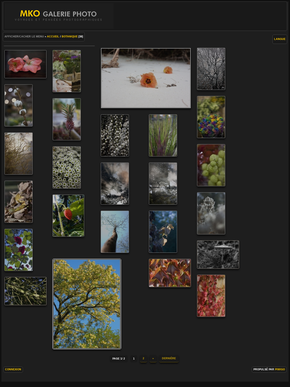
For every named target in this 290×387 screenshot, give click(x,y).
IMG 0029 (115, 135)
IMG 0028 (66, 119)
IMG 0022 (18, 105)
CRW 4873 (18, 201)
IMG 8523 (25, 291)
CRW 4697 (163, 183)
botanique (70, 36)
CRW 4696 (115, 183)
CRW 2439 (115, 231)
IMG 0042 (86, 304)
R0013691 (68, 215)
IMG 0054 (66, 167)
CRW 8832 (163, 231)
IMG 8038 (170, 273)
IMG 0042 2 (18, 153)
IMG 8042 (211, 296)
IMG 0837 (25, 64)
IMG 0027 (211, 117)
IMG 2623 (211, 69)
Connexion (13, 369)
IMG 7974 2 (218, 254)
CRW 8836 (18, 250)
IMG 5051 (146, 78)
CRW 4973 (211, 213)
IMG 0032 (163, 135)
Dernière (169, 358)
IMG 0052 (211, 165)
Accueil (53, 36)
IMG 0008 (66, 71)
